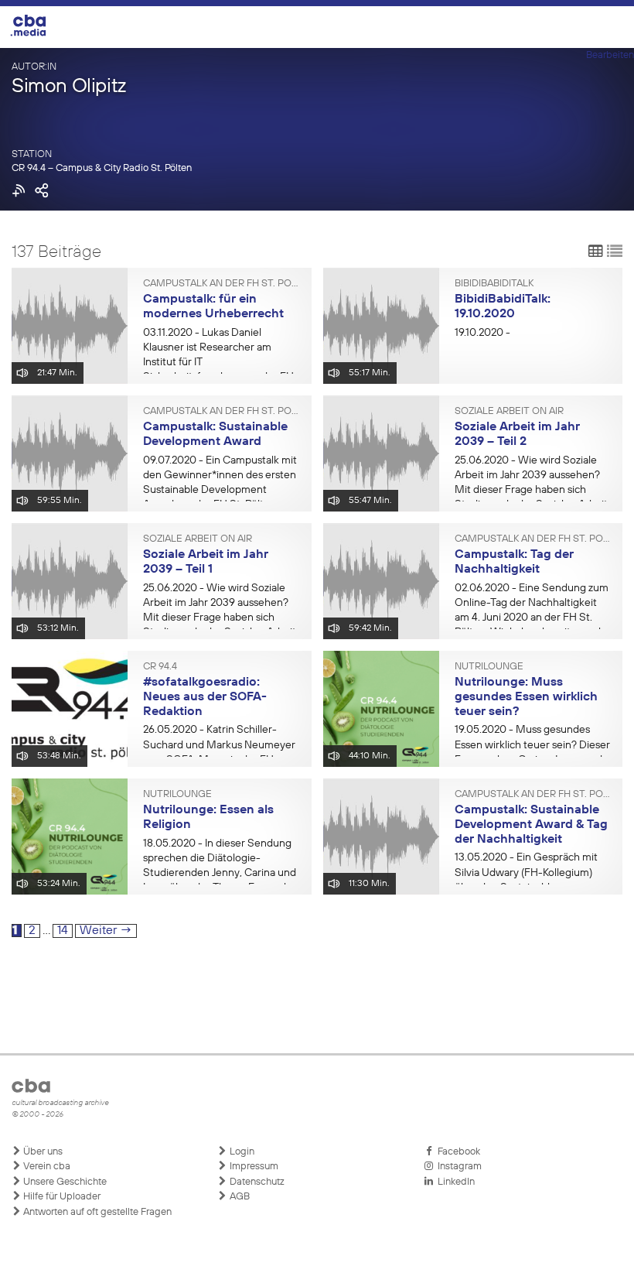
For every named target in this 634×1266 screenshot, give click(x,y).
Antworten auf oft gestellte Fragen (96, 1212)
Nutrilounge (489, 667)
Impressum (252, 1167)
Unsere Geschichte (64, 1182)
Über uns (42, 1152)
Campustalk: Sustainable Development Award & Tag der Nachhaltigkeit (531, 824)
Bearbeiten (610, 55)
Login (240, 1152)
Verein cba (45, 1167)
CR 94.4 (160, 667)
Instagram (457, 1167)
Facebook (456, 1152)
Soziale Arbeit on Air (509, 411)
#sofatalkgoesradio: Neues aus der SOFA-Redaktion (205, 696)
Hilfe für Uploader (61, 1197)
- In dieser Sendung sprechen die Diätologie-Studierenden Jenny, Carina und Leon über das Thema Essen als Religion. (219, 873)
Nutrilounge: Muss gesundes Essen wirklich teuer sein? (526, 696)
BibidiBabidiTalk (494, 284)
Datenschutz (256, 1182)
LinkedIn (454, 1182)
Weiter (106, 931)
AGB (238, 1197)
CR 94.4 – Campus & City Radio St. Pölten (102, 168)
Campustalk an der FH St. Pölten (221, 284)
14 (64, 930)
